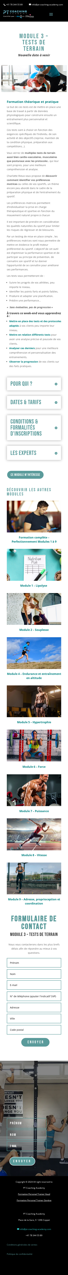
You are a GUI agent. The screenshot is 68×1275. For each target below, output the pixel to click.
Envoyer (22, 1161)
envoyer (36, 1042)
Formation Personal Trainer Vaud (34, 1194)
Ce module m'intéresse (25, 475)
